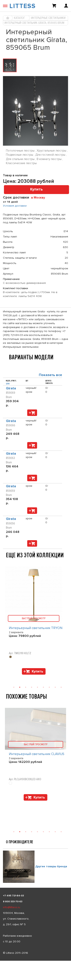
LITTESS (22, 6)
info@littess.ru (11, 907)
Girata (11, 388)
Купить (36, 189)
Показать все (50, 375)
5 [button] (37, 832)
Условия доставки (15, 205)
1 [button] (14, 832)
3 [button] (26, 832)
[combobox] (39, 197)
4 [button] (32, 832)
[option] (35, 755)
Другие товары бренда (51, 866)
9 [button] (61, 832)
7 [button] (49, 832)
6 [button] (43, 832)
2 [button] (20, 832)
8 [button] (55, 832)
